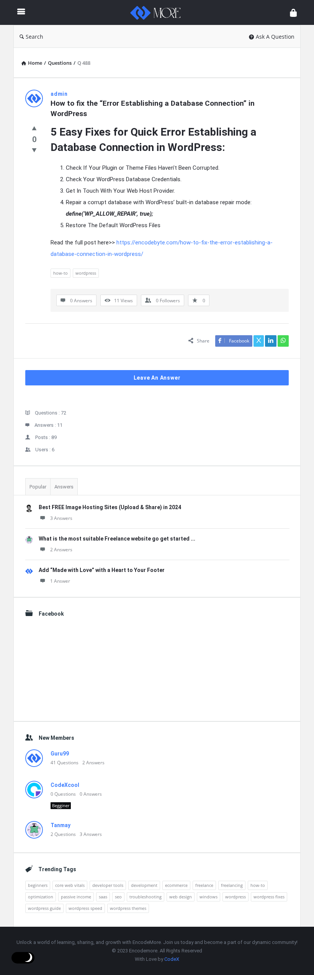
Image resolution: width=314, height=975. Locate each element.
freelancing (232, 885)
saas (103, 897)
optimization (40, 897)
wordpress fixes (269, 897)
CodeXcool (65, 785)
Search (34, 36)
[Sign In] (293, 12)
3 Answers (61, 518)
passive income (76, 897)
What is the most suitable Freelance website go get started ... (117, 539)
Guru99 (60, 754)
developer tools (107, 885)
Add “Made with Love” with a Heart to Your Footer (102, 570)
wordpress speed (85, 908)
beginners (37, 885)
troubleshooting (145, 897)
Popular (37, 487)
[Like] (34, 128)
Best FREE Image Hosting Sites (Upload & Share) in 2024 (110, 507)
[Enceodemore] (159, 12)
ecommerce (176, 885)
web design (180, 897)
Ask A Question (275, 36)
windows (209, 897)
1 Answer (60, 581)
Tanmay (60, 825)
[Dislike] (34, 150)
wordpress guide (44, 908)
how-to (60, 273)
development (144, 885)
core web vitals (70, 885)
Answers (64, 487)
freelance (204, 885)
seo (118, 897)
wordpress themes (128, 908)
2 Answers (61, 549)
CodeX (171, 959)
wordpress (85, 273)
